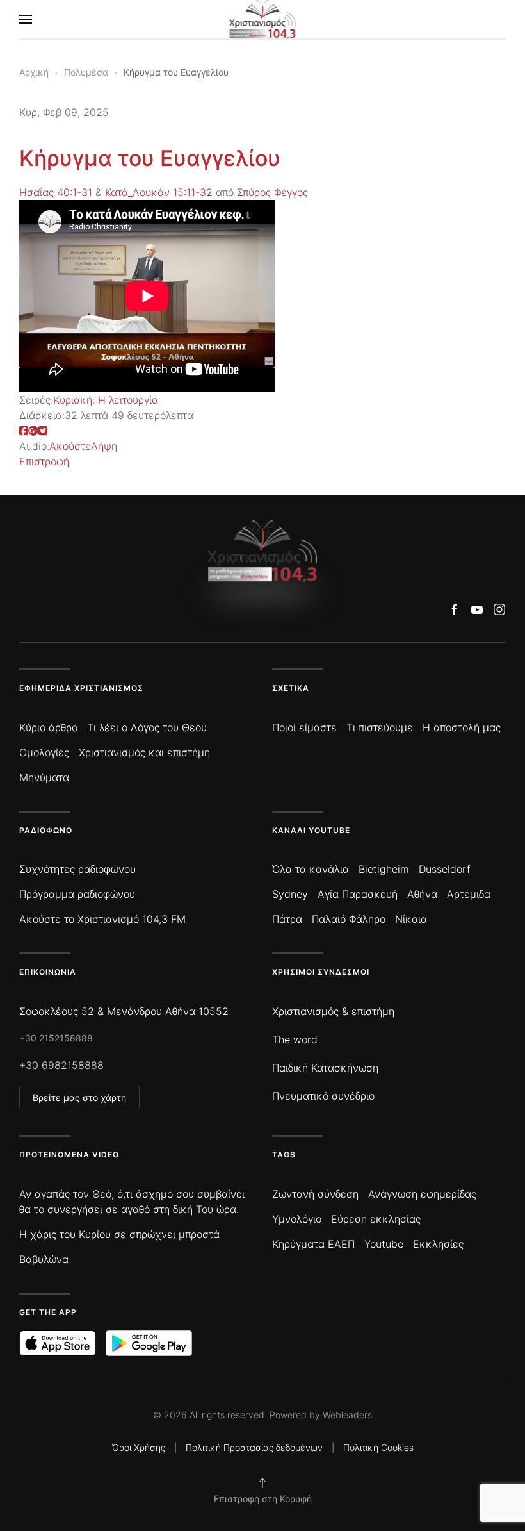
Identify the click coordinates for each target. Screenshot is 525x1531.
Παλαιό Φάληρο (348, 919)
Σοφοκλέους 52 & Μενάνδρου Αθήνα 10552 (124, 1011)
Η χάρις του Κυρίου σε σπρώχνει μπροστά (119, 1234)
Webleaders (347, 1414)
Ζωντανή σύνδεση (315, 1194)
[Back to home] (263, 19)
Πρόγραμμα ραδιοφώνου (77, 894)
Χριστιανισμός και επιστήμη (144, 752)
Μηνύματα (44, 777)
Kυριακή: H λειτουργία (105, 399)
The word (295, 1039)
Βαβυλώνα (44, 1259)
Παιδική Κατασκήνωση (325, 1067)
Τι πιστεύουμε (379, 727)
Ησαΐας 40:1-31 (55, 192)
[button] (25, 19)
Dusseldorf (445, 869)
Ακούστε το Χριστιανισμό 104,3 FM (102, 919)
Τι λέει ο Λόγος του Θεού (147, 727)
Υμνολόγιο (296, 1218)
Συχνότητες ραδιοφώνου (77, 869)
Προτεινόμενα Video (69, 1154)
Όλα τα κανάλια (310, 869)
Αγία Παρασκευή (358, 894)
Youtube (383, 1243)
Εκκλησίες (438, 1243)
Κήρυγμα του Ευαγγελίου (149, 158)
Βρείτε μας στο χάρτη (79, 1097)
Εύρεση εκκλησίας (376, 1218)
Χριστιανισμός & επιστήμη (333, 1011)
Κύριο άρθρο (48, 727)
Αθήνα (422, 894)
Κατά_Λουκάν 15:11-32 (159, 192)
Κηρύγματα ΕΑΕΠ (313, 1243)
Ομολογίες (44, 752)
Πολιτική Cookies (378, 1447)
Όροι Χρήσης (138, 1447)
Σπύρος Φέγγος (272, 192)
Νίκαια (411, 919)
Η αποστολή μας (462, 727)
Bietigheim (384, 869)
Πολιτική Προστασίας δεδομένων (254, 1447)
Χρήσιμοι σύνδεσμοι (320, 972)
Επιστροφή (44, 461)
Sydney (290, 894)
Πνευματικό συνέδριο (323, 1095)
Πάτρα (287, 919)
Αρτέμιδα (468, 894)
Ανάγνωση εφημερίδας (422, 1194)
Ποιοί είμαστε (304, 727)
